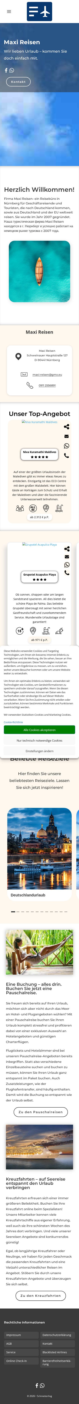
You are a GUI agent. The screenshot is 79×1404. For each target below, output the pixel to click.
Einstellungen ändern (39, 751)
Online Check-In (16, 1361)
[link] (39, 594)
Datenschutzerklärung (57, 1335)
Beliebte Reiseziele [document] (39, 758)
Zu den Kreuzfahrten (41, 1296)
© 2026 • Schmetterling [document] (39, 1396)
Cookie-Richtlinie (13, 722)
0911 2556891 (47, 385)
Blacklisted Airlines (55, 1352)
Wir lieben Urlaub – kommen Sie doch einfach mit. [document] (35, 55)
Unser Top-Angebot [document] (39, 413)
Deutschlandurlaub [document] (28, 895)
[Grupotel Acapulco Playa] (39, 544)
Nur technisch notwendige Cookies (39, 740)
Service (11, 1352)
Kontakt (18, 82)
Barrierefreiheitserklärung (57, 1362)
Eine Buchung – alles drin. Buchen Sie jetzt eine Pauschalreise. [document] (34, 988)
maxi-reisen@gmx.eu (47, 374)
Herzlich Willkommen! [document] (39, 190)
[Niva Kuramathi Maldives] (39, 422)
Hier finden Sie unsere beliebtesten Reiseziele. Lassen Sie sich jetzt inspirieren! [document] (39, 780)
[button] (39, 895)
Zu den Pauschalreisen (41, 1112)
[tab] (13, 911)
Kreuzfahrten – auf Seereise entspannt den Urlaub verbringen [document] (35, 1183)
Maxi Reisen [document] (22, 42)
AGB (9, 1343)
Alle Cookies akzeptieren (40, 730)
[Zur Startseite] (39, 11)
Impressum (13, 1335)
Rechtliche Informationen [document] (24, 1322)
